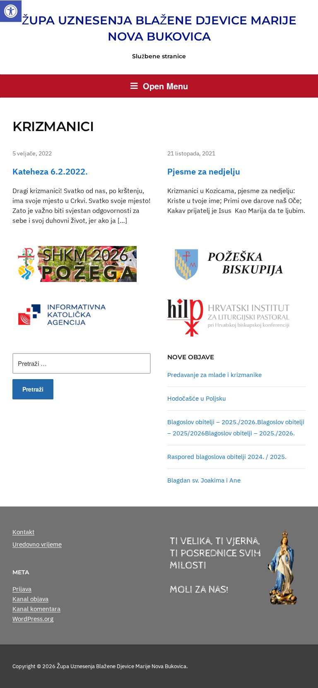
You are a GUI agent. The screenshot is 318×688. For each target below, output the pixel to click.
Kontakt (23, 532)
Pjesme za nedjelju (203, 171)
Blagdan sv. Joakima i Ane (204, 480)
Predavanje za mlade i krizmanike (214, 375)
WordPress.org (32, 619)
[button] (11, 11)
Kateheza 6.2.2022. (50, 171)
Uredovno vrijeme (37, 544)
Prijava (21, 589)
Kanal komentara (36, 609)
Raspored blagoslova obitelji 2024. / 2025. (227, 457)
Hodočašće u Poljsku (196, 398)
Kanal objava (30, 599)
